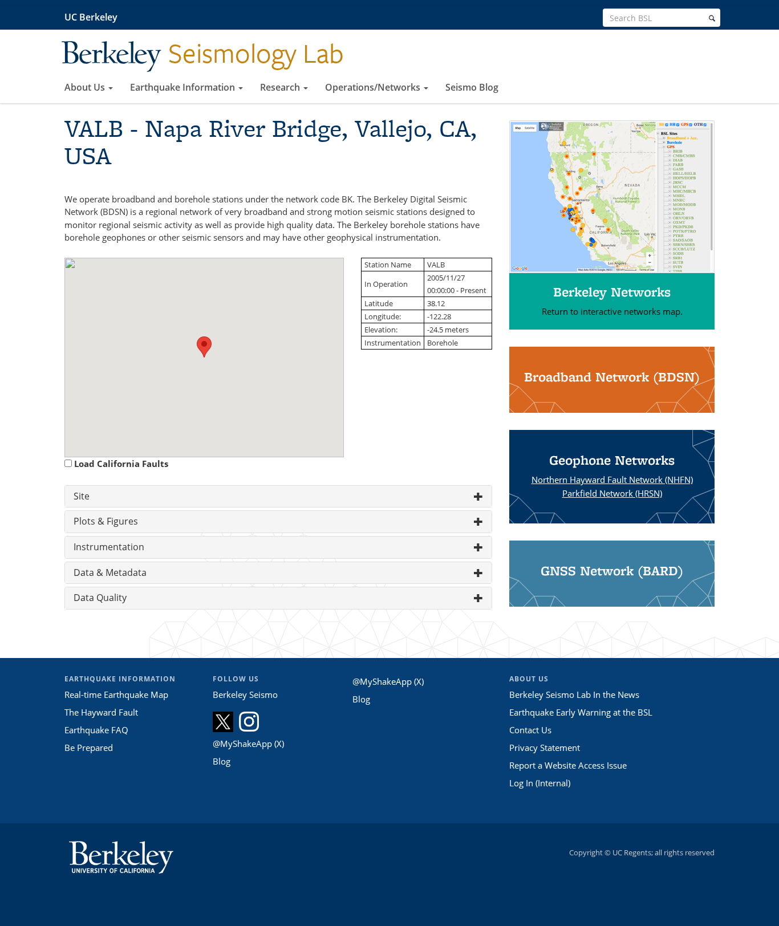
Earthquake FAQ (96, 730)
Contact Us (530, 730)
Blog (221, 761)
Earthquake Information (183, 87)
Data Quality (100, 597)
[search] (712, 18)
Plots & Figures (106, 521)
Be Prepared (88, 747)
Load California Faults (121, 463)
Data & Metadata (110, 572)
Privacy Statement (544, 747)
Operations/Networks (374, 87)
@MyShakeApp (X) (248, 743)
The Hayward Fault (101, 712)
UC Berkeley (90, 17)
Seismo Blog (471, 87)
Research (281, 87)
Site (82, 496)
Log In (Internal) (539, 783)
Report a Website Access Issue (568, 765)
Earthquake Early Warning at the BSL (580, 712)
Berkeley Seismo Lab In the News (574, 694)
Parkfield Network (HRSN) (612, 493)
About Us (85, 87)
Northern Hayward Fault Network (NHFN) (612, 479)
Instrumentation (109, 547)
